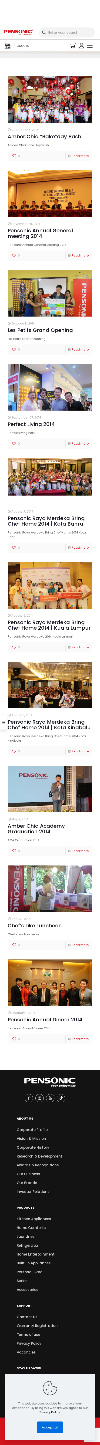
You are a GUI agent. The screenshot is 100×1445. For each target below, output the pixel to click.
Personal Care (29, 1271)
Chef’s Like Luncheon (35, 925)
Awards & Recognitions (38, 1165)
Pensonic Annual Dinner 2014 (45, 1019)
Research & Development (39, 1156)
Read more (80, 156)
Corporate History (33, 1147)
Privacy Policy (29, 1343)
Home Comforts (31, 1227)
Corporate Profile (32, 1129)
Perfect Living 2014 (31, 424)
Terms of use (28, 1334)
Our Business (28, 1174)
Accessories (27, 1289)
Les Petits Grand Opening (40, 330)
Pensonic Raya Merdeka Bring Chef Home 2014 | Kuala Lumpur (49, 625)
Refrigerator (28, 1245)
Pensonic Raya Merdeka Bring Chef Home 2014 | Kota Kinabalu (49, 724)
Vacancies (26, 1352)
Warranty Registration (37, 1325)
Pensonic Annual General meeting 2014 (40, 233)
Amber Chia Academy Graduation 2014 (36, 828)
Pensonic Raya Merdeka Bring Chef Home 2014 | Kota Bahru (46, 521)
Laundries (26, 1236)
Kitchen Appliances (34, 1218)
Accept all (50, 1427)
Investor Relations (33, 1191)
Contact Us (27, 1316)
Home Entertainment (36, 1254)
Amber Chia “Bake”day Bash (44, 136)
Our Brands (27, 1182)
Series (22, 1280)
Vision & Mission (31, 1138)
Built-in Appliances (34, 1263)
